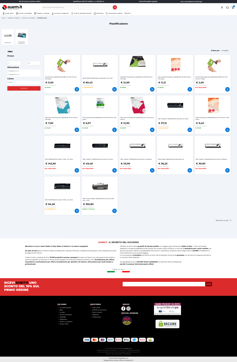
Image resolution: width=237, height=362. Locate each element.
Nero (11, 82)
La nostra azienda (65, 307)
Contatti (62, 312)
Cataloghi (63, 317)
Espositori (127, 13)
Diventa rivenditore (66, 314)
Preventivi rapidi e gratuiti (148, 1)
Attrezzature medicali (115, 13)
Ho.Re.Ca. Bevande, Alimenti (82, 13)
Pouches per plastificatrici (21, 42)
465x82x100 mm (14, 74)
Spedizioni (95, 314)
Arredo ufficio (9, 13)
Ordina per (215, 50)
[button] (115, 7)
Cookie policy (96, 317)
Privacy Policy (64, 324)
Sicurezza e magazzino (61, 13)
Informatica (100, 13)
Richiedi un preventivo (99, 310)
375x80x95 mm (14, 71)
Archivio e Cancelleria (25, 13)
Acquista (77, 89)
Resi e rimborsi (97, 312)
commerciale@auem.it (125, 348)
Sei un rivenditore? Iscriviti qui (191, 1)
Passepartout (123, 358)
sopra (89, 1)
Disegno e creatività (42, 13)
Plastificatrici (7, 42)
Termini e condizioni (66, 321)
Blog (61, 310)
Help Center (96, 307)
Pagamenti (63, 319)
